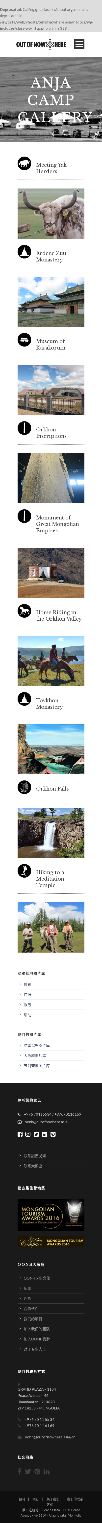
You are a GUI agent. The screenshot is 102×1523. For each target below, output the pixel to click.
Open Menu (79, 44)
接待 (22, 1499)
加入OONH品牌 (37, 1339)
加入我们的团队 (37, 1329)
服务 (27, 1004)
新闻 (27, 1288)
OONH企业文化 (37, 1278)
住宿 (27, 994)
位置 (27, 984)
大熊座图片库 (35, 1055)
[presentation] (12, 213)
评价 (27, 1298)
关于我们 (53, 1499)
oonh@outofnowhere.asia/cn (50, 1437)
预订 (35, 1499)
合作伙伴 (31, 1308)
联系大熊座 (33, 1166)
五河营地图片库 (37, 1065)
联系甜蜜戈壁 (35, 1155)
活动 (27, 1014)
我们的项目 (33, 1318)
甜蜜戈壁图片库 (37, 1045)
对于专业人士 (35, 1349)
